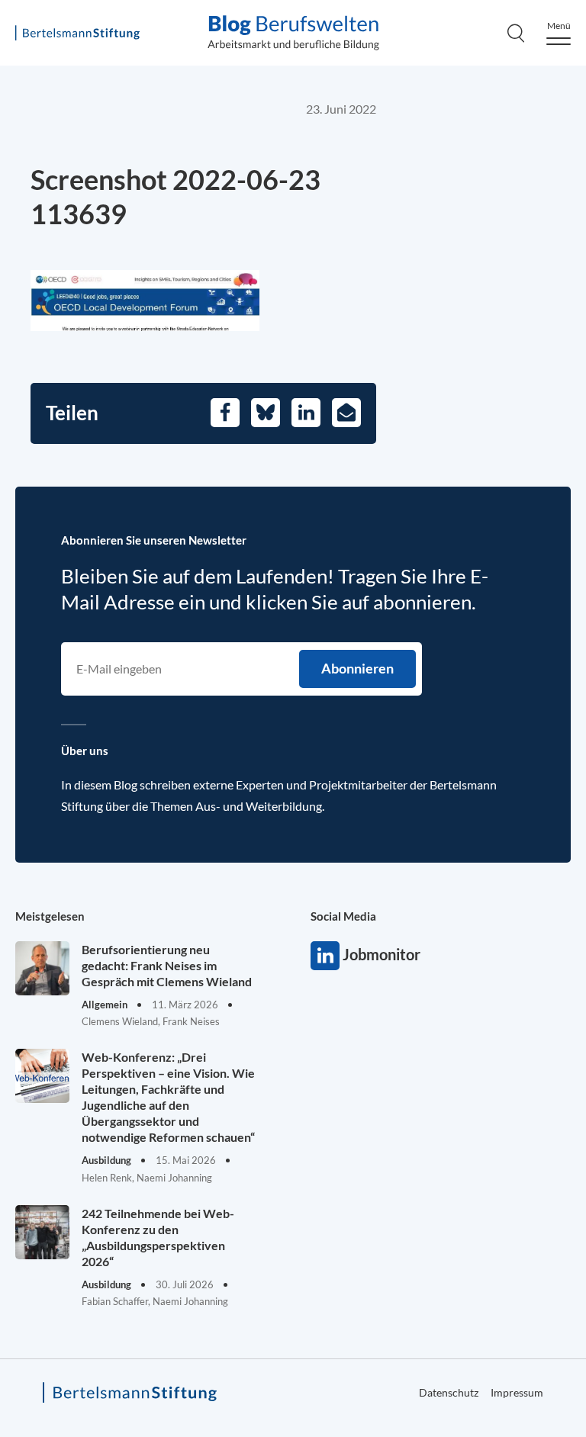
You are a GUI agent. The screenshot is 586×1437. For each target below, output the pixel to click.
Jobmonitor (325, 955)
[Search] (516, 33)
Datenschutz (448, 1392)
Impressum (517, 1392)
